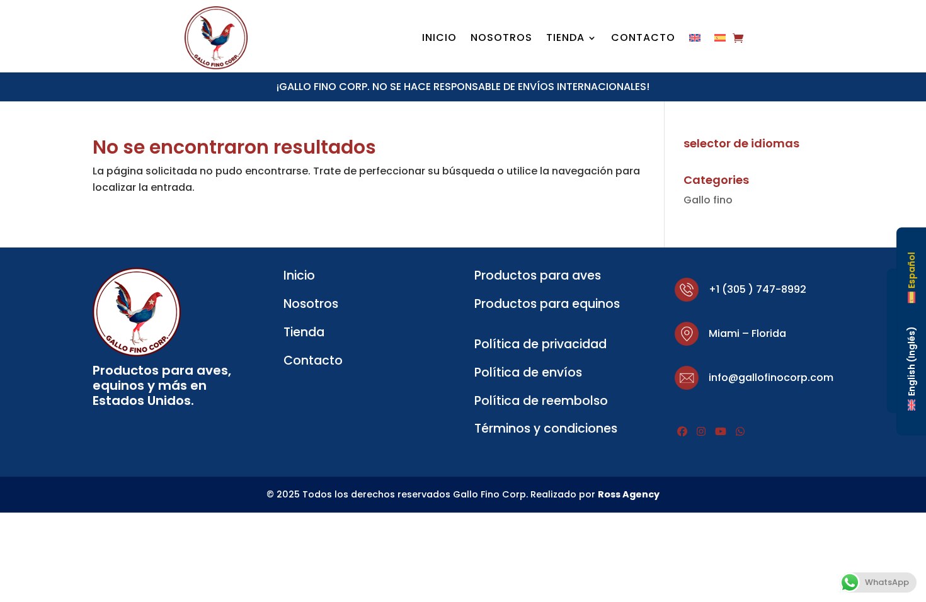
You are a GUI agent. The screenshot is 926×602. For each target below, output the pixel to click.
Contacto (643, 39)
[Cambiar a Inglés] (694, 40)
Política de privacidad (540, 344)
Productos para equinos (547, 303)
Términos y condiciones (545, 428)
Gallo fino (708, 200)
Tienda (565, 39)
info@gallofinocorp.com (771, 377)
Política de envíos (528, 372)
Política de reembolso (541, 400)
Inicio (439, 39)
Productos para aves (537, 275)
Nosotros (501, 39)
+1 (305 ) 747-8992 (757, 289)
